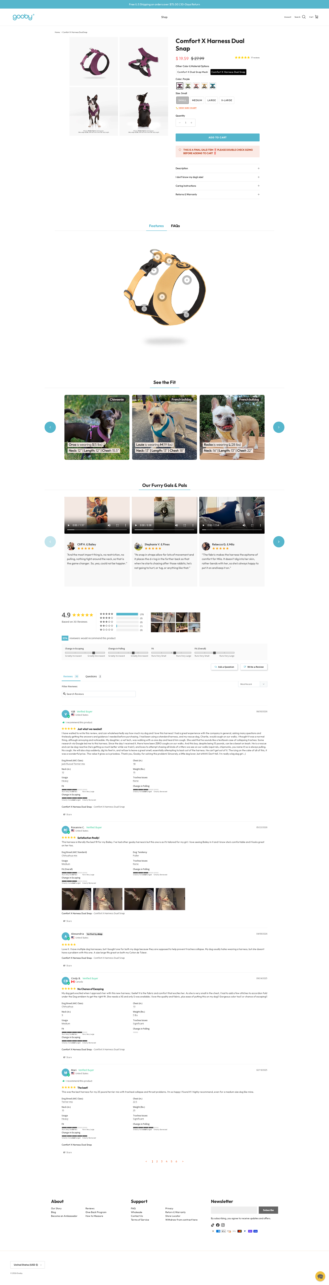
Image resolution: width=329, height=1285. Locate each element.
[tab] (156, 226)
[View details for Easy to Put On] (187, 280)
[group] (164, 427)
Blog (53, 1212)
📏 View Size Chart (186, 108)
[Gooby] (23, 17)
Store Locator (172, 1215)
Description (182, 168)
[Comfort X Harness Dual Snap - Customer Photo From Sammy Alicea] (169, 617)
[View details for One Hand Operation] (154, 270)
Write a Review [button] (255, 666)
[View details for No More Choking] (144, 309)
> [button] (183, 1161)
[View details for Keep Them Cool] (186, 315)
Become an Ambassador (64, 1215)
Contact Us (137, 1215)
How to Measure (94, 1215)
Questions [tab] (91, 676)
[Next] (278, 427)
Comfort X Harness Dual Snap (74, 32)
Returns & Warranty (186, 194)
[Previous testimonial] (50, 541)
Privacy (169, 1208)
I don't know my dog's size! (189, 177)
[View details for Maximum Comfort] (169, 261)
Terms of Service (140, 1219)
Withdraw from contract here (181, 1219)
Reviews (89, 1208)
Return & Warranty (175, 1212)
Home (57, 32)
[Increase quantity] (192, 122)
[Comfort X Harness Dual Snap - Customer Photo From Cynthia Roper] (182, 627)
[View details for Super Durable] (157, 257)
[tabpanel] (164, 296)
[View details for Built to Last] (162, 297)
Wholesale (136, 1212)
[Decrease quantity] (179, 122)
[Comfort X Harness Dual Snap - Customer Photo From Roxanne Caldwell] (182, 617)
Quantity (180, 115)
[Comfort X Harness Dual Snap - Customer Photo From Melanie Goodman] (157, 617)
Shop (164, 17)
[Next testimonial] (278, 541)
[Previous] (50, 427)
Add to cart (218, 137)
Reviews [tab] (68, 676)
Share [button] (69, 814)
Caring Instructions (186, 185)
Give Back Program (95, 1212)
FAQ (133, 1208)
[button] (192, 72)
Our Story (56, 1208)
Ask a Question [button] (226, 666)
